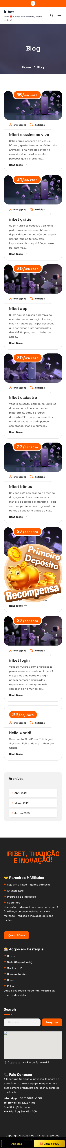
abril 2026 (20, 793)
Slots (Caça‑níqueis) (19, 962)
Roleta (11, 956)
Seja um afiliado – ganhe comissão (29, 884)
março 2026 (21, 803)
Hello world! (20, 732)
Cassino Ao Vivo (17, 974)
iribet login (19, 660)
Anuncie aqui (15, 890)
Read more (16, 164)
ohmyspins (19, 124)
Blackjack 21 (14, 968)
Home (26, 67)
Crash (10, 980)
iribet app (18, 308)
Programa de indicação (21, 896)
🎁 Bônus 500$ (49, 1143)
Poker (10, 986)
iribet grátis (20, 219)
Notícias (40, 124)
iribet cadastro (23, 397)
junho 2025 (22, 813)
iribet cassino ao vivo (29, 134)
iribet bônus (20, 486)
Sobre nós (13, 902)
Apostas (16, 1143)
